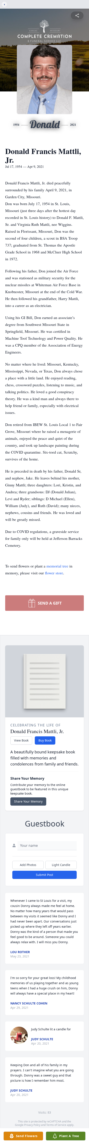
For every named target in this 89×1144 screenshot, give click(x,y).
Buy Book (45, 740)
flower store (54, 572)
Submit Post (44, 875)
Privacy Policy (32, 1125)
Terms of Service (56, 1125)
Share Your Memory (28, 801)
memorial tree (57, 566)
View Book (21, 740)
